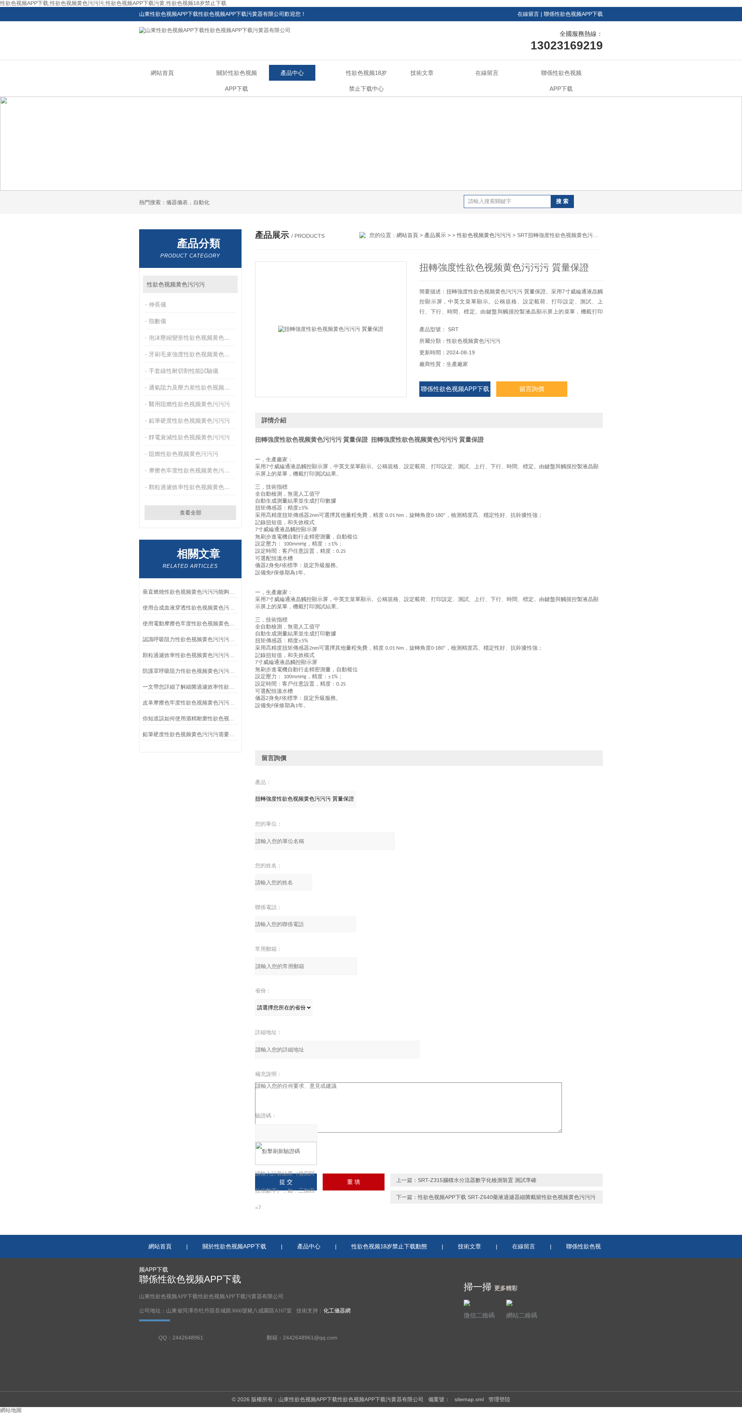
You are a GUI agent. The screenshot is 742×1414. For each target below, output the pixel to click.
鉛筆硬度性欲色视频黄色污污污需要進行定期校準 (190, 734)
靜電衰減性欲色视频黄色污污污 (189, 437)
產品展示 (435, 235)
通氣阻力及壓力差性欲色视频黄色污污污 (193, 387)
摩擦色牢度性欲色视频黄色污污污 (192, 470)
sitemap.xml (469, 1399)
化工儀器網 (337, 1311)
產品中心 (292, 72)
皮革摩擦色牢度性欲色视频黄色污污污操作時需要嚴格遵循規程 (190, 702)
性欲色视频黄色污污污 (176, 284)
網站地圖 (11, 1410)
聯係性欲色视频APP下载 (573, 14)
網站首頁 (162, 72)
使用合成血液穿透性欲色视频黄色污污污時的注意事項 (190, 608)
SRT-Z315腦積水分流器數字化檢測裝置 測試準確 (477, 1180)
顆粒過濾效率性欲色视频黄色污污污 (193, 487)
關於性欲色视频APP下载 (236, 80)
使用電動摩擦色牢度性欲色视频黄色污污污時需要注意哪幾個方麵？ (190, 623)
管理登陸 (499, 1399)
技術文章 (422, 72)
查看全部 (190, 513)
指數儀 (157, 321)
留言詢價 (531, 389)
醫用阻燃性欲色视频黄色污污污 (189, 404)
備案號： (439, 1399)
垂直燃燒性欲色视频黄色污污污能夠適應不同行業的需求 (190, 592)
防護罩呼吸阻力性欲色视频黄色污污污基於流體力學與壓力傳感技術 (190, 671)
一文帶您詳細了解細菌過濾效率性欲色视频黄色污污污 (190, 687)
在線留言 (528, 14)
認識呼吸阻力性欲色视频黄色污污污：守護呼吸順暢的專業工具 (190, 639)
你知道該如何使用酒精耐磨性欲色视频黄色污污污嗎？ (190, 718)
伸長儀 (157, 304)
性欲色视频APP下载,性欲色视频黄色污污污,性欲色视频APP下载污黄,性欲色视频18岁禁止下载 (113, 3)
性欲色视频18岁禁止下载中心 (366, 80)
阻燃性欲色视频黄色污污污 (183, 453)
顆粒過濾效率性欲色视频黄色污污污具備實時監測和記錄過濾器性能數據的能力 (190, 655)
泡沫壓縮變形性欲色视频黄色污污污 (193, 337)
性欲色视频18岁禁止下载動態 (389, 1246)
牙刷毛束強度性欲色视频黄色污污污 (193, 354)
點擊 (228, 284)
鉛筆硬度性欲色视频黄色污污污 (189, 420)
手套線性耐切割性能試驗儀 (183, 370)
